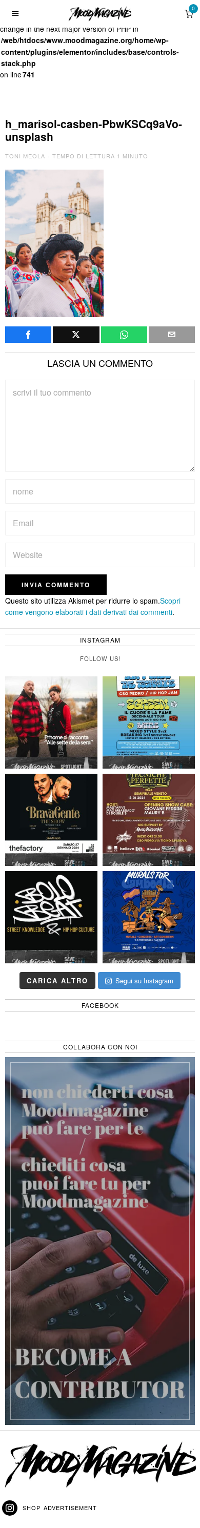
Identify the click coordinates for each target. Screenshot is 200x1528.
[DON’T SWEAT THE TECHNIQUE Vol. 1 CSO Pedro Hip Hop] (149, 722)
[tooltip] (28, 334)
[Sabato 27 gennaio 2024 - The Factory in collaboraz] (51, 820)
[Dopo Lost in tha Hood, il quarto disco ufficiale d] (51, 722)
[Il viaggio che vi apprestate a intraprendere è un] (149, 917)
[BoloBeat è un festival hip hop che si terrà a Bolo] (51, 917)
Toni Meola (25, 156)
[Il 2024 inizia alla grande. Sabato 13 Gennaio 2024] (149, 820)
